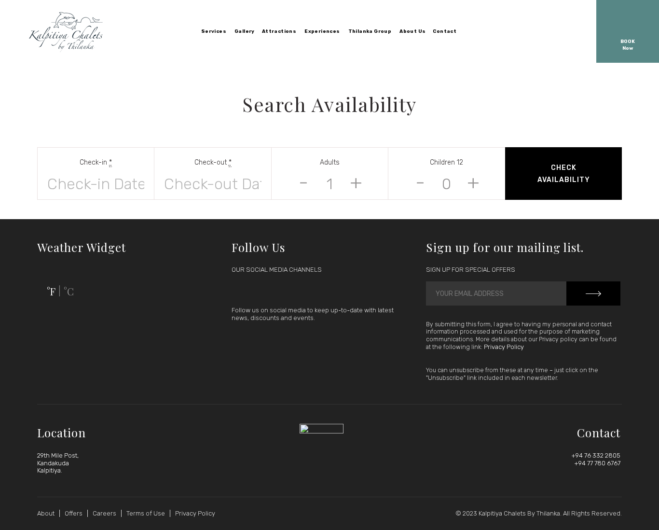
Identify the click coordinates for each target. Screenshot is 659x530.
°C (69, 291)
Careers (104, 513)
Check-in (96, 162)
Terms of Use (145, 513)
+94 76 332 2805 (595, 455)
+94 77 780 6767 (597, 463)
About (46, 513)
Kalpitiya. (49, 470)
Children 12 (446, 162)
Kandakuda (53, 463)
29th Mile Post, (58, 455)
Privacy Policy (504, 346)
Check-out (213, 162)
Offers (73, 513)
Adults (330, 162)
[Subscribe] (593, 293)
